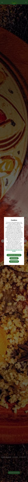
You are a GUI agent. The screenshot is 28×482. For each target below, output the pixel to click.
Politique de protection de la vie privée (14, 250)
